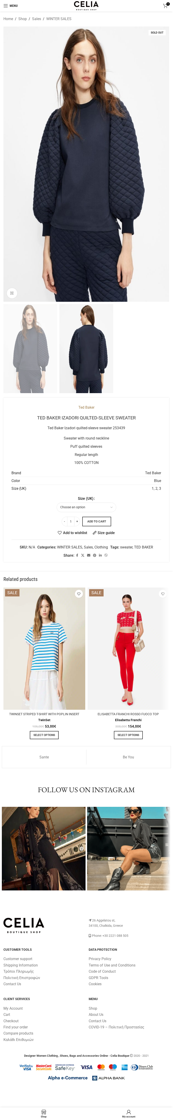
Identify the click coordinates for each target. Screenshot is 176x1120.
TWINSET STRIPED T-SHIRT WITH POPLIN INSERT (44, 714)
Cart (6, 1014)
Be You (128, 757)
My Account (13, 1008)
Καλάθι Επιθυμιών (18, 1040)
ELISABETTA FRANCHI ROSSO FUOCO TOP (128, 714)
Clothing (101, 547)
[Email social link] (89, 555)
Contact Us (12, 984)
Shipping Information (20, 965)
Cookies (95, 984)
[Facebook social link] (77, 555)
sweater (126, 547)
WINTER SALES (59, 19)
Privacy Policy (100, 959)
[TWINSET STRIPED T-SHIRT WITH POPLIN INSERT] (44, 649)
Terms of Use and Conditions (112, 965)
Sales (36, 19)
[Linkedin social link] (100, 555)
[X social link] (83, 555)
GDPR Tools (98, 978)
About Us (96, 1014)
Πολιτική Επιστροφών (21, 978)
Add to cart (96, 521)
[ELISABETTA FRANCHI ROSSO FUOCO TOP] (128, 649)
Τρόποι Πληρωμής (18, 971)
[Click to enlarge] (12, 293)
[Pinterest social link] (95, 555)
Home (8, 19)
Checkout (11, 1021)
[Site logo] (86, 5)
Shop (22, 19)
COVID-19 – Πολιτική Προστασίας (116, 1027)
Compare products (18, 1033)
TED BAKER (143, 547)
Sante (44, 757)
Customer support (17, 959)
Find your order (15, 1027)
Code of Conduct (102, 971)
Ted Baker (86, 407)
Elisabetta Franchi (128, 720)
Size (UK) (86, 498)
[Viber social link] (106, 555)
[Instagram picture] (44, 848)
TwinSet (44, 720)
